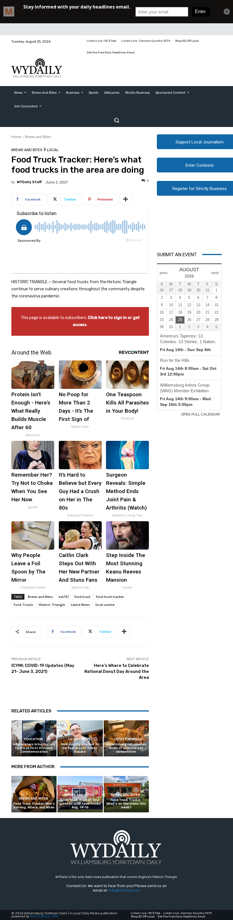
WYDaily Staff (29, 182)
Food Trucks (23, 604)
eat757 (64, 596)
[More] (126, 199)
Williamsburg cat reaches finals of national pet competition (126, 748)
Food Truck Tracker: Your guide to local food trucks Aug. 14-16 (80, 803)
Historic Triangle (52, 604)
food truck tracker (110, 596)
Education (33, 739)
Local (53, 150)
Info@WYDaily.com (124, 890)
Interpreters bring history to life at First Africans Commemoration (34, 748)
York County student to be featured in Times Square (80, 748)
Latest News (80, 604)
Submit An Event (177, 254)
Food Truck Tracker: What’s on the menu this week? (126, 803)
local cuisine (105, 604)
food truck (82, 596)
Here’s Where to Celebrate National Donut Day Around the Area (116, 671)
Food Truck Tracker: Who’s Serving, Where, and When (34, 805)
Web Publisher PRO (44, 916)
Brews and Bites (38, 136)
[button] (116, 120)
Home (16, 136)
